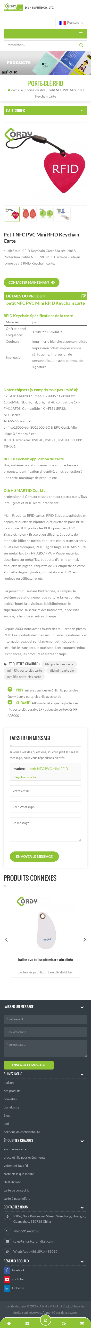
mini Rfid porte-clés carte (24, 670)
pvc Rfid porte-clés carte (24, 677)
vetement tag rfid (16, 1166)
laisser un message (45, 1320)
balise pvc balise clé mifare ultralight (45, 959)
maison (9, 1083)
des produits (12, 1091)
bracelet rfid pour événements (24, 1157)
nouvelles (10, 1099)
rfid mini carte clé (62, 670)
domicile (17, 90)
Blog (7, 1115)
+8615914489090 (27, 1231)
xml (6, 1124)
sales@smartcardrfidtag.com (33, 1241)
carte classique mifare (19, 1174)
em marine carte (15, 1149)
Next (84, 939)
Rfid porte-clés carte (59, 664)
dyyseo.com (69, 1312)
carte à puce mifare (17, 1198)
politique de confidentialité (22, 1132)
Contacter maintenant (28, 282)
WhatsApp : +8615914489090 (35, 1251)
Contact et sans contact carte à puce (51, 496)
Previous (6, 939)
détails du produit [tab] (26, 296)
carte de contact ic (16, 1190)
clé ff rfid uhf (12, 1182)
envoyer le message (34, 856)
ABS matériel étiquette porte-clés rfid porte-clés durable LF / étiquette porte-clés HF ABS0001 (43, 709)
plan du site (11, 1107)
